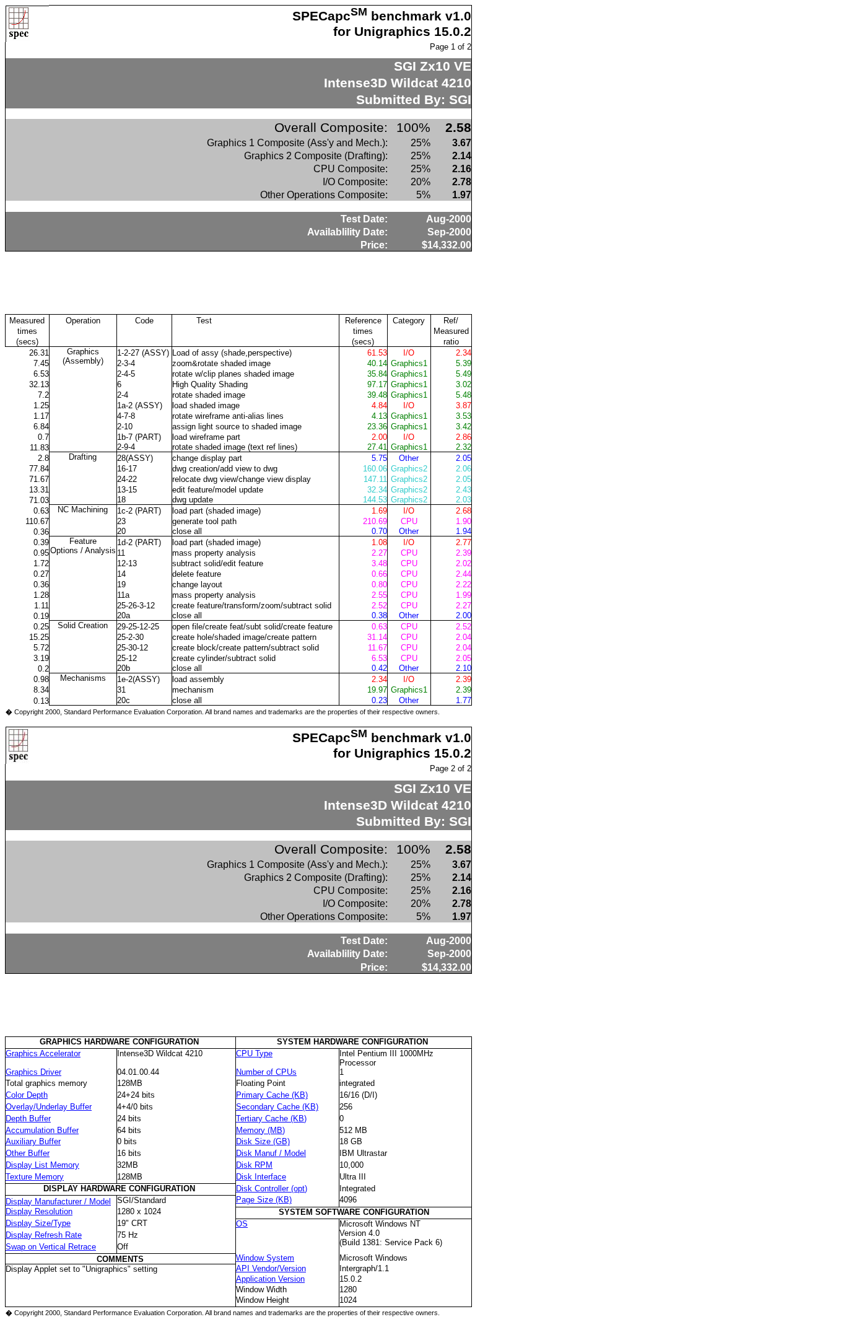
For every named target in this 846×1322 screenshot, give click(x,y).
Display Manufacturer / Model (58, 1201)
